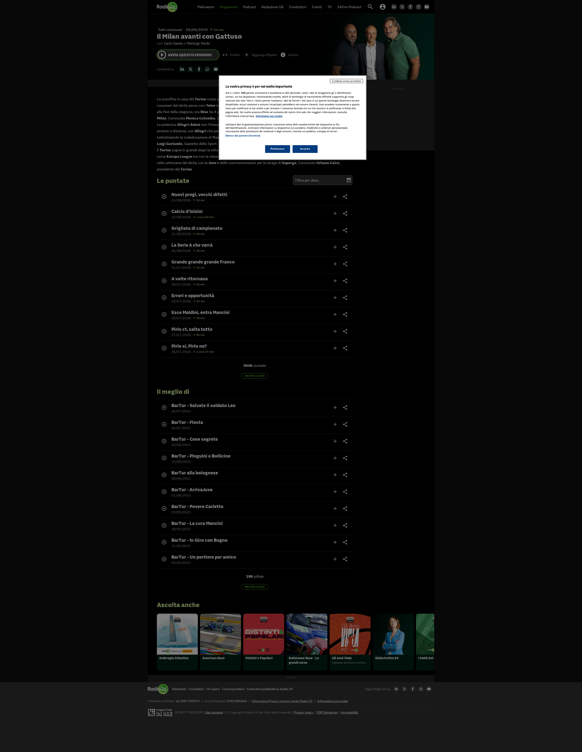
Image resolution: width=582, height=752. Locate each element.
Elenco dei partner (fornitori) (243, 135)
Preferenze (278, 148)
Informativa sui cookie (269, 116)
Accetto (305, 148)
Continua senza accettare (346, 81)
